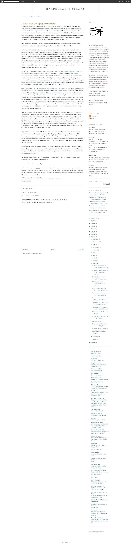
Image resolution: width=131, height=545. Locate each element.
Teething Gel (36, 50)
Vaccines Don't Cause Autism (98, 411)
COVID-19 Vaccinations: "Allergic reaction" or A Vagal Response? (99, 387)
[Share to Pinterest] (30, 181)
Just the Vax (94, 391)
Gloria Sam (32, 140)
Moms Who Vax (95, 409)
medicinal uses (60, 33)
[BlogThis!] (24, 181)
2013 (92, 231)
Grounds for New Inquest (97, 360)
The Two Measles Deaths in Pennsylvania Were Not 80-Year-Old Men (99, 513)
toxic (81, 90)
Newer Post (24, 250)
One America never (96, 375)
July (94, 252)
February (95, 336)
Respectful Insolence (97, 422)
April (94, 261)
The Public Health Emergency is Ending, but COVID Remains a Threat (99, 439)
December (95, 239)
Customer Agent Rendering (98, 419)
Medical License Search (35, 17)
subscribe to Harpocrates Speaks (96, 101)
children (30, 179)
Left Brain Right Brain (97, 398)
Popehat (93, 418)
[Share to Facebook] (28, 181)
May (94, 258)
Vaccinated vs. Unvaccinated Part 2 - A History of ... (100, 303)
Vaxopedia (94, 510)
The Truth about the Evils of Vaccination (99, 500)
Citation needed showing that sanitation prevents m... (97, 202)
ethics (36, 179)
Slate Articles (95, 452)
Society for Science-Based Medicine (98, 459)
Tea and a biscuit (96, 464)
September (96, 247)
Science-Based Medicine (98, 430)
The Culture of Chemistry (98, 470)
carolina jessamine (63, 90)
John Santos (93, 116)
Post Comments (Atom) (35, 253)
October (95, 244)
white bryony (38, 90)
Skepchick (94, 444)
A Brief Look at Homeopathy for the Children (38, 23)
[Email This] (22, 181)
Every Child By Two (97, 382)
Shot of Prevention (96, 436)
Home (24, 17)
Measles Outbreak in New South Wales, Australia (99, 278)
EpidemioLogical (96, 378)
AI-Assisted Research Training (98, 415)
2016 (92, 223)
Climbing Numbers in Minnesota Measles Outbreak (98, 284)
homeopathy (43, 179)
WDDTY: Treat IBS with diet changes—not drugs (98, 466)
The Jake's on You (95, 353)
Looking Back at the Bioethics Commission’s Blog (98, 365)
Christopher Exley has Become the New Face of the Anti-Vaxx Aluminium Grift (99, 393)
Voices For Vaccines (97, 518)
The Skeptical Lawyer (97, 486)
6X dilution (75, 58)
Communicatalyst (96, 369)
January (95, 339)
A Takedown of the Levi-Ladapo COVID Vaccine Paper (99, 482)
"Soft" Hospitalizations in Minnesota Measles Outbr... (100, 267)
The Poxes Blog (95, 480)
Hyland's (51, 179)
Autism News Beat (96, 356)
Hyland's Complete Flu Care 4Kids (50, 88)
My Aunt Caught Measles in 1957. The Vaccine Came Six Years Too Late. (99, 520)
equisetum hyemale (26, 76)
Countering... (95, 373)
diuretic (58, 76)
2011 (92, 237)
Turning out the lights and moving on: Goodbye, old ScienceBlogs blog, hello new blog (99, 425)
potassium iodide (55, 93)
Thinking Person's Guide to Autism (99, 505)
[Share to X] (26, 181)
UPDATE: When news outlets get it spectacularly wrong (99, 496)
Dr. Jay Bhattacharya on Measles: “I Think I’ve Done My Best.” (100, 432)
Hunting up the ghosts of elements (99, 472)
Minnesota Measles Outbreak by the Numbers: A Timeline (100, 272)
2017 (92, 221)
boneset (23, 90)
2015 (92, 226)
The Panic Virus (96, 475)
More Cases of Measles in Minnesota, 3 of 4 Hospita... (100, 289)
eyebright (36, 93)
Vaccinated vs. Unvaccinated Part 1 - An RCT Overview (100, 308)
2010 (92, 342)
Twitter (99, 91)
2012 (92, 234)
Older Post (81, 250)
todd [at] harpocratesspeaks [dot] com (97, 94)
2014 (92, 229)
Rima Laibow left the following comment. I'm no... (97, 198)
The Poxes (94, 477)
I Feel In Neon (94, 507)
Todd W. (92, 118)
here (43, 164)
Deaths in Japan (96, 321)
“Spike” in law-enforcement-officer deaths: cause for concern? (99, 488)
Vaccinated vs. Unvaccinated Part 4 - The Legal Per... (100, 294)
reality (57, 179)
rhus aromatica (28, 78)
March (94, 263)
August (95, 250)
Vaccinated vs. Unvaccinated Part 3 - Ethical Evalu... (100, 299)
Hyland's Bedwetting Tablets (71, 71)
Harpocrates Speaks (65, 8)
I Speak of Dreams (96, 385)
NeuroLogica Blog (96, 414)
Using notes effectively (96, 370)
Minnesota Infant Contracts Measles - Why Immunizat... (100, 325)
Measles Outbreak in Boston (100, 328)
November (96, 242)
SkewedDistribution (96, 450)
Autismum (94, 359)
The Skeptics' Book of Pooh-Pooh (99, 493)
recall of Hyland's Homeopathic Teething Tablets (52, 26)
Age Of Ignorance (96, 351)
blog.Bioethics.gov (96, 363)
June (94, 255)
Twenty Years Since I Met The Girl (99, 379)
